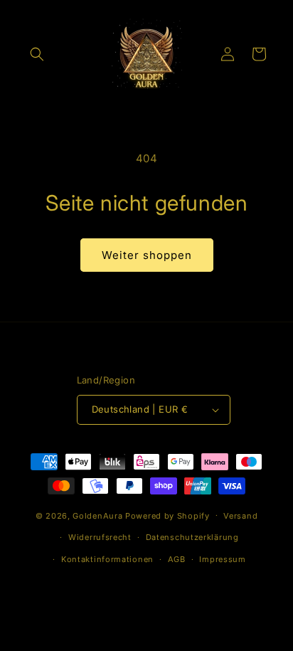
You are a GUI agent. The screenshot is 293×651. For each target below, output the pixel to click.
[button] (37, 54)
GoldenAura (97, 515)
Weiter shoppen (147, 255)
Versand (240, 516)
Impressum (222, 559)
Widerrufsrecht (100, 537)
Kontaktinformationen (107, 559)
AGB (177, 559)
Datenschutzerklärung (192, 537)
